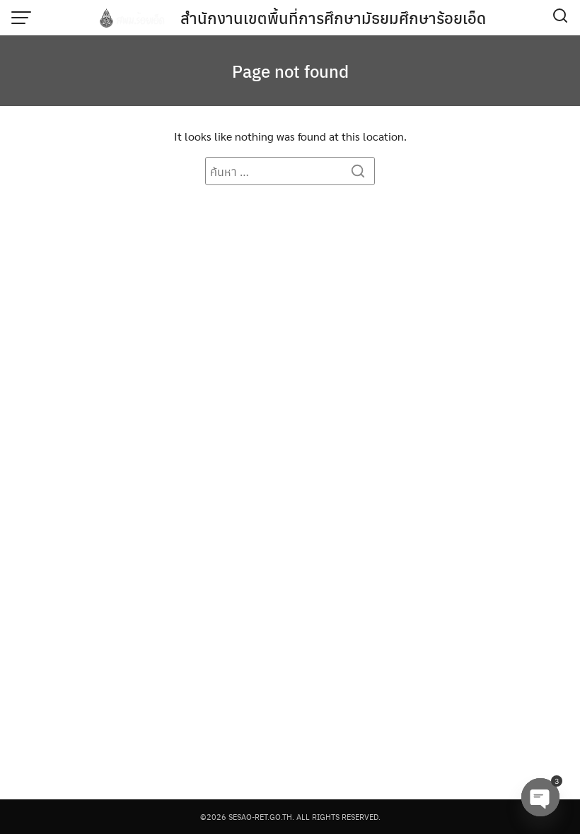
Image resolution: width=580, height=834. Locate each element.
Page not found (290, 71)
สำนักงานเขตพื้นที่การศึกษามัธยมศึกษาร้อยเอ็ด (333, 17)
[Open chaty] (540, 797)
